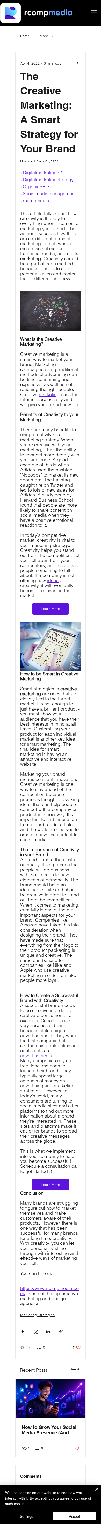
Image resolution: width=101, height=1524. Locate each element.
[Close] (94, 1492)
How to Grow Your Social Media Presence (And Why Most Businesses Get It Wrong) (49, 1429)
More (44, 36)
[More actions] (78, 63)
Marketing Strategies (37, 1314)
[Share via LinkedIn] (48, 1331)
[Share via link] (60, 1331)
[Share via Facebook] (22, 1331)
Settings (26, 1516)
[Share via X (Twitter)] (35, 1331)
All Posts (22, 36)
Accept (74, 1516)
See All (75, 1369)
